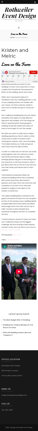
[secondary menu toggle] (2, 2)
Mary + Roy (17, 235)
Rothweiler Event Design (19, 12)
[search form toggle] (35, 2)
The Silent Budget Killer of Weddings (16, 320)
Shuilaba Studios (12, 240)
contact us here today (10, 230)
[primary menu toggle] (19, 28)
